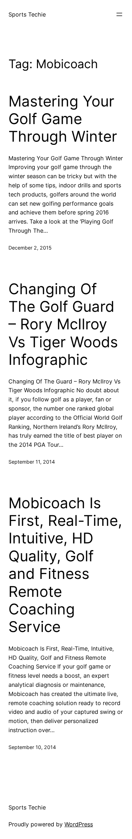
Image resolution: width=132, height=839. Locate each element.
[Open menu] (119, 14)
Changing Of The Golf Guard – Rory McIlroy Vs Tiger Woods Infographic (63, 324)
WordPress (78, 824)
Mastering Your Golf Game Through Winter (62, 119)
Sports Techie (27, 14)
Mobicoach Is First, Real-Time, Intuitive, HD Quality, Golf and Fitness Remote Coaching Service (65, 565)
